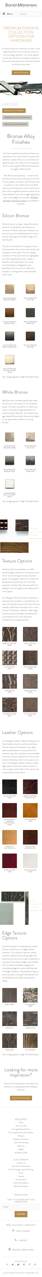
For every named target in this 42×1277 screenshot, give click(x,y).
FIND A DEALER (22, 1231)
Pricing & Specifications (21, 1129)
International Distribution (21, 1166)
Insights (21, 1149)
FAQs (21, 1122)
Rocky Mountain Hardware (21, 5)
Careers (21, 1176)
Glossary (21, 1136)
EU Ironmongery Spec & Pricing (21, 1169)
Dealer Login (21, 1194)
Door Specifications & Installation (20, 1132)
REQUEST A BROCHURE (21, 1098)
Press (21, 1173)
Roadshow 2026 (21, 1152)
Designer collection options (17, 117)
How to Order (21, 1126)
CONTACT (22, 1240)
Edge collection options (15, 124)
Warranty (21, 1146)
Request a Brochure (21, 1139)
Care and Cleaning (21, 1142)
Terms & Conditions (21, 1183)
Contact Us (21, 1163)
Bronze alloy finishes (13, 110)
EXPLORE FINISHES (21, 73)
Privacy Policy (21, 1179)
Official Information (21, 1186)
